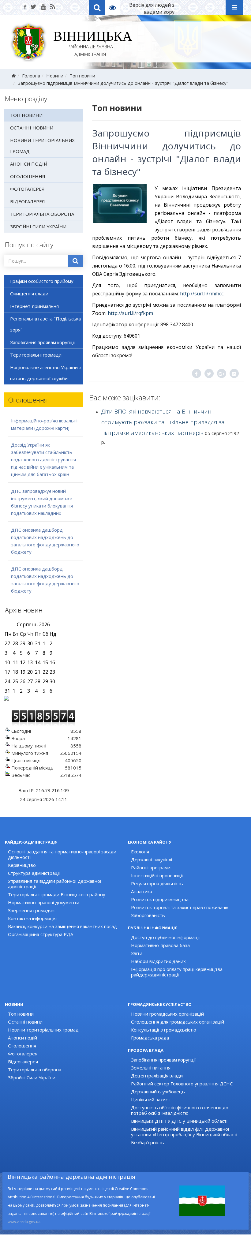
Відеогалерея (27, 201)
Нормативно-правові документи (43, 902)
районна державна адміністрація (90, 44)
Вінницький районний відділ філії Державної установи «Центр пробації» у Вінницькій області (184, 1131)
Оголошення (27, 176)
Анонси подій (28, 164)
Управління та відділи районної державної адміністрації (54, 884)
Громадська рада (150, 1038)
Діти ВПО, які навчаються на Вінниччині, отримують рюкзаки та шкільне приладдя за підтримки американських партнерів (163, 422)
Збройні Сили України (38, 226)
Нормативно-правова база (160, 945)
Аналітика (141, 891)
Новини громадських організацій (167, 1014)
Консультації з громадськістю (163, 1030)
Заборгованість (148, 915)
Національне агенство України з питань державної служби (45, 372)
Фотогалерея (27, 189)
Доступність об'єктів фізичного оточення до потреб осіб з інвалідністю (179, 1110)
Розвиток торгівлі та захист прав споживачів (179, 907)
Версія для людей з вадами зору (151, 8)
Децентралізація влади (157, 1076)
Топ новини (82, 76)
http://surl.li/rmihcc (201, 293)
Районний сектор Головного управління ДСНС (182, 1084)
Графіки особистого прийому (41, 281)
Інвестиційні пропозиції (157, 875)
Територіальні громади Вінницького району (56, 894)
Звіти (136, 953)
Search (97, 7)
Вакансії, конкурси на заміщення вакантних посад (62, 926)
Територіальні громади (36, 355)
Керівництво (22, 865)
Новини (54, 76)
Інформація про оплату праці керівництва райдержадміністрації (177, 972)
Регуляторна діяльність (157, 883)
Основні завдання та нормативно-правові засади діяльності (62, 854)
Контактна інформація (32, 918)
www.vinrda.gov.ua (24, 1221)
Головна (31, 76)
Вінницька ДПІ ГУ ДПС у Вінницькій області (179, 1121)
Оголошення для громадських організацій (177, 1022)
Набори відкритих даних (158, 961)
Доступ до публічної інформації (165, 937)
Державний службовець (158, 1091)
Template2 (114, 7)
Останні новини (31, 128)
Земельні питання (150, 1068)
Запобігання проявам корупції (42, 342)
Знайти (75, 261)
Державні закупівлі (151, 859)
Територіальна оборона (42, 214)
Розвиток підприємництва (160, 899)
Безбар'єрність (147, 1142)
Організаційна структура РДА (40, 934)
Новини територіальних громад (42, 145)
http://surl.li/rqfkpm (130, 313)
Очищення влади (29, 293)
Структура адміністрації (34, 873)
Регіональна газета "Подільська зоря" (45, 324)
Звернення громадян (31, 910)
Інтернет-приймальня (34, 306)
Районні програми (150, 867)
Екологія (140, 851)
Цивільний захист (150, 1099)
